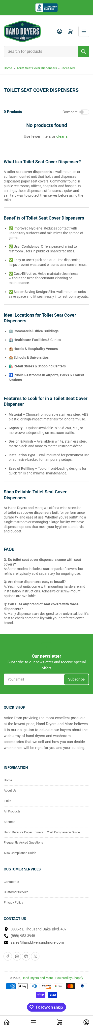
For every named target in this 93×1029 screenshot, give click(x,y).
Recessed (68, 68)
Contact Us (11, 882)
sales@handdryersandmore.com (37, 942)
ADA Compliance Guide (20, 853)
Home (8, 68)
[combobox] (46, 51)
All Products (12, 811)
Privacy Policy (13, 902)
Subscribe (76, 679)
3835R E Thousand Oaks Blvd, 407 (38, 929)
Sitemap (9, 822)
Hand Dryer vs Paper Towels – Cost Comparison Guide (42, 832)
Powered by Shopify (69, 978)
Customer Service (16, 892)
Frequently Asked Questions (23, 842)
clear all (62, 136)
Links (7, 801)
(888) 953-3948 (23, 936)
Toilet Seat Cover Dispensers (37, 68)
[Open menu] (83, 31)
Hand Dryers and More (38, 978)
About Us (10, 790)
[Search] (83, 51)
